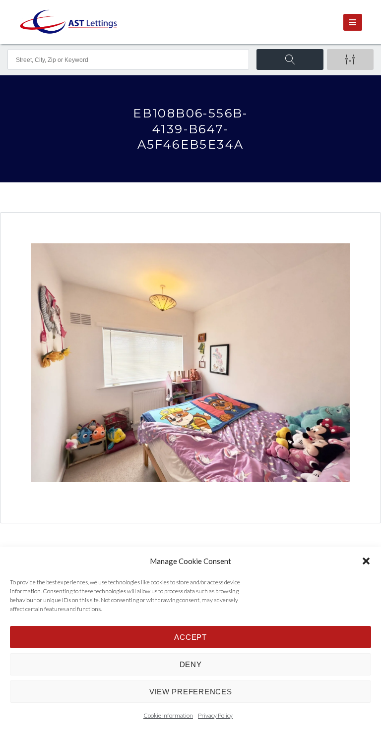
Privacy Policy (215, 715)
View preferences (190, 691)
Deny (191, 664)
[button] (366, 561)
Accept (190, 637)
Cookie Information (168, 715)
